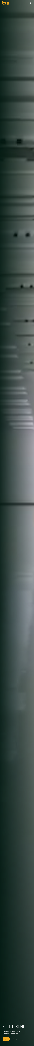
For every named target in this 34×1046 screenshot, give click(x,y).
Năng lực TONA (17, 1039)
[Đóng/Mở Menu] (30, 3)
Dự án (6, 1039)
